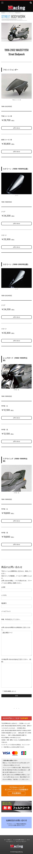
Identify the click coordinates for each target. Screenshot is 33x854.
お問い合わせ (16, 128)
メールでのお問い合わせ (18, 839)
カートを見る (7, 839)
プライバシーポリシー (21, 841)
